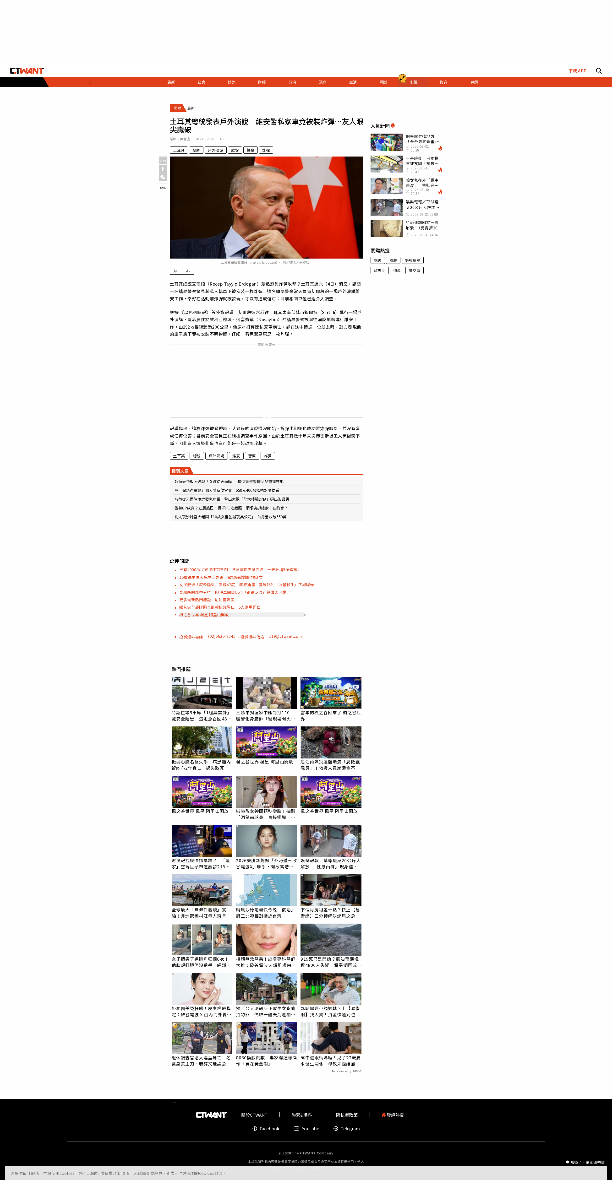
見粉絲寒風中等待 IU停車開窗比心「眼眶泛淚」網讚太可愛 (232, 592)
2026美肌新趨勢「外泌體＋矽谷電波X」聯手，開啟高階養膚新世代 (266, 863)
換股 (393, 260)
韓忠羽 (379, 270)
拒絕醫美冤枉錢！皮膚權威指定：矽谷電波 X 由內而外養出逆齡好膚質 (202, 1011)
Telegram (350, 1128)
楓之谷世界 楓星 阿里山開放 (204, 614)
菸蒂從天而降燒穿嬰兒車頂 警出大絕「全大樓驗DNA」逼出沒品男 (232, 499)
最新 (171, 82)
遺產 (397, 270)
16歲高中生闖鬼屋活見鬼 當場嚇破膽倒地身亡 (221, 577)
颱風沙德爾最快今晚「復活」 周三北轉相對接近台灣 (266, 912)
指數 (378, 260)
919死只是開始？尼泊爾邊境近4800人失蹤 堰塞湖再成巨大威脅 (331, 962)
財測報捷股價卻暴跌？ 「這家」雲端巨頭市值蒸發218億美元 (201, 863)
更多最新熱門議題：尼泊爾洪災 (207, 599)
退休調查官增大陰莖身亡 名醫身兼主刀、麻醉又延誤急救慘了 (201, 1060)
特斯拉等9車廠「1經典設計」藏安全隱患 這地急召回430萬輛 (202, 715)
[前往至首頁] (27, 71)
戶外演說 (215, 150)
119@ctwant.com (285, 636)
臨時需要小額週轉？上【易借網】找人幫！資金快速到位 (330, 1011)
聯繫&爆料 (302, 1114)
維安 (235, 150)
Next (163, 187)
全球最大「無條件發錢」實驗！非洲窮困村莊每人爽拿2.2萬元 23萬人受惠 (199, 912)
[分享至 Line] (163, 160)
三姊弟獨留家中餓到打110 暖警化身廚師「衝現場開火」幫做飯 (265, 715)
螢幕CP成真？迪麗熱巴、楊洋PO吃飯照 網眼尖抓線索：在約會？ (231, 508)
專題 (474, 82)
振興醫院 (412, 260)
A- (188, 271)
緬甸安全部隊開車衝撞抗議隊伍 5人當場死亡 (220, 607)
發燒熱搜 (395, 1114)
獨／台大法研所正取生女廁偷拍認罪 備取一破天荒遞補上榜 (265, 1011)
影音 (444, 82)
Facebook (269, 1128)
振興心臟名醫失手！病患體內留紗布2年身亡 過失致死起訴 (201, 764)
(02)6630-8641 (222, 636)
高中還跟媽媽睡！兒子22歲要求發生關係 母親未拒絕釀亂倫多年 (331, 1060)
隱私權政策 (111, 1173)
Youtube (310, 1128)
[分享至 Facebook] (163, 169)
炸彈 (266, 150)
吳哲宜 (185, 138)
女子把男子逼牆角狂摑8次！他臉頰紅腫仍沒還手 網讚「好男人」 (200, 962)
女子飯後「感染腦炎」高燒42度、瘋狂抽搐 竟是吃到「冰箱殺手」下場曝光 (246, 584)
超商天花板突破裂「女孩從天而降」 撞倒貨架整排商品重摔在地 (229, 481)
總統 (196, 150)
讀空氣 (414, 270)
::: (90, 82)
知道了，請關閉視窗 (587, 1162)
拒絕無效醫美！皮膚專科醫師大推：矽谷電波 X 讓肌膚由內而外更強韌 (266, 962)
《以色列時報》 (195, 312)
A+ (176, 271)
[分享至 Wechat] (163, 177)
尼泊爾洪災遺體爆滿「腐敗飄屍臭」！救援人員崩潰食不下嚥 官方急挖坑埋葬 (330, 764)
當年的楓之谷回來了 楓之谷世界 (331, 715)
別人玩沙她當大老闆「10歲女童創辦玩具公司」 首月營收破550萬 (231, 517)
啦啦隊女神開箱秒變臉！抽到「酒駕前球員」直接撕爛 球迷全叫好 (265, 814)
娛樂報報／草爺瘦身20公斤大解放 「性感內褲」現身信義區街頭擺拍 (331, 863)
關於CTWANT (254, 1114)
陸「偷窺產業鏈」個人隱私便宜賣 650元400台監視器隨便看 (227, 490)
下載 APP (577, 70)
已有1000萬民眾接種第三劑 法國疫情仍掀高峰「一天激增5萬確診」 (240, 569)
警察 (250, 150)
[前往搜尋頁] (599, 71)
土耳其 (179, 150)
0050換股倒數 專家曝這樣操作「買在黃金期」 (266, 1060)
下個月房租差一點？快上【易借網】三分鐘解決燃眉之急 (330, 912)
